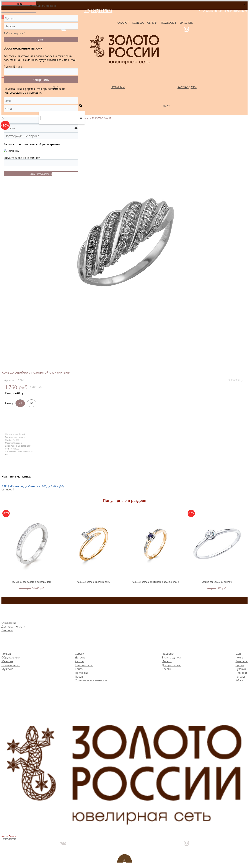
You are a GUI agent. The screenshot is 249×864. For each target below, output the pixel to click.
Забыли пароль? (14, 33)
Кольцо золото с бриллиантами (93, 581)
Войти (41, 39)
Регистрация (48, 5)
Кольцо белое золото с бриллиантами (32, 581)
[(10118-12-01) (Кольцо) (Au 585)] (93, 544)
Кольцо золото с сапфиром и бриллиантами (155, 581)
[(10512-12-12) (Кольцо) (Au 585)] (155, 544)
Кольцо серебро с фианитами (217, 581)
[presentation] (4, 549)
